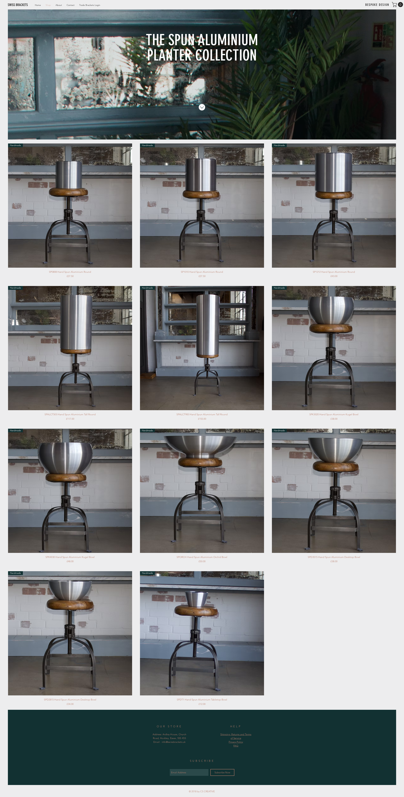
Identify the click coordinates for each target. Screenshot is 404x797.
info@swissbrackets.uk (173, 741)
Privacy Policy (236, 741)
